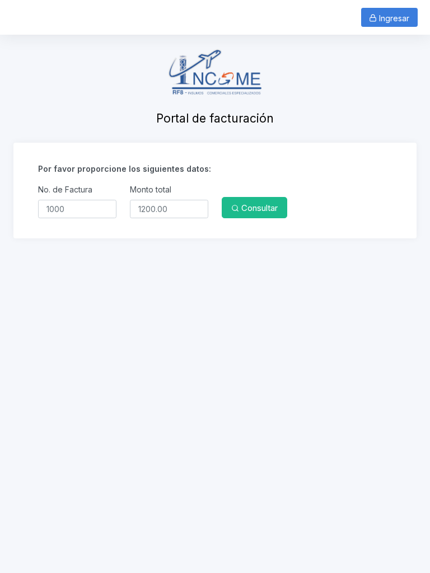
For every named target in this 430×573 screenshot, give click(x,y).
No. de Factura (65, 189)
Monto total (150, 189)
